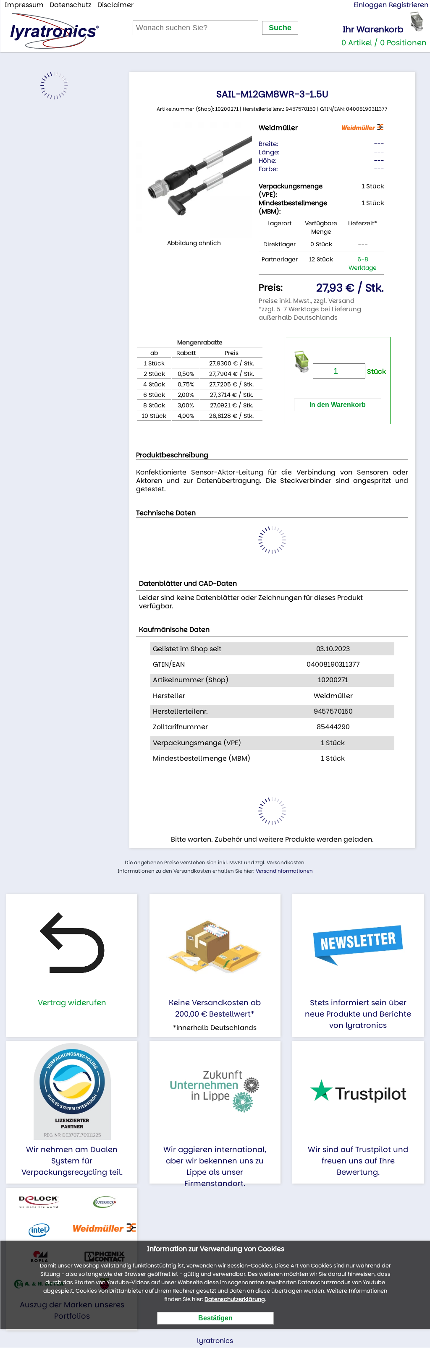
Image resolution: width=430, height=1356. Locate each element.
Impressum (24, 5)
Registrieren (408, 5)
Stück (375, 371)
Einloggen (370, 5)
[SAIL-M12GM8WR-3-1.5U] (194, 179)
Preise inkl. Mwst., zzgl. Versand (306, 300)
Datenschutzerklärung (235, 1299)
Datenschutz (70, 5)
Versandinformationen (284, 870)
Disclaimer (115, 5)
